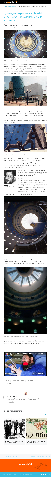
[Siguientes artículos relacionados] (45, 414)
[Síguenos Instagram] (47, 474)
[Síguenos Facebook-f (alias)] (45, 474)
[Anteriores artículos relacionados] (42, 414)
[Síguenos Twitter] (43, 474)
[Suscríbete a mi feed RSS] (41, 474)
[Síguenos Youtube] (49, 474)
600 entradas (10, 402)
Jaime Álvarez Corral (10, 27)
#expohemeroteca (11, 6)
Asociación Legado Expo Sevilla (11, 474)
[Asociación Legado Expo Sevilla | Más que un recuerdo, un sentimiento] (10, 2)
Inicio (5, 6)
